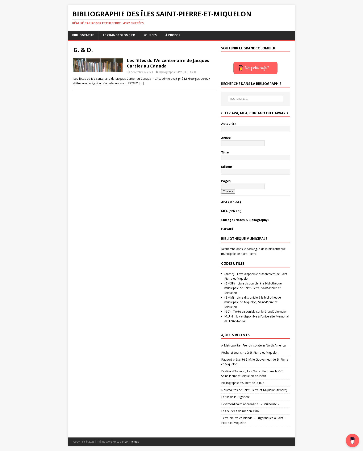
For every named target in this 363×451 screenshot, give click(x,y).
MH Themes (132, 441)
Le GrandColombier (119, 35)
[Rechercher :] (255, 98)
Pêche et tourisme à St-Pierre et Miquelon (249, 352)
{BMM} (229, 297)
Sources (150, 35)
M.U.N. (228, 316)
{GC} (227, 311)
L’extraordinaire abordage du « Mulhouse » (250, 404)
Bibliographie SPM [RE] (173, 72)
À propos (172, 35)
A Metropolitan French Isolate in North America (253, 345)
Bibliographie (83, 35)
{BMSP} (229, 283)
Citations (228, 191)
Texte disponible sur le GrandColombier (260, 311)
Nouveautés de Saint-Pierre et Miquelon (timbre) (254, 390)
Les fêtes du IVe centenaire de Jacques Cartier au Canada (168, 63)
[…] (141, 83)
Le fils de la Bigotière (235, 397)
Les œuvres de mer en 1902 (240, 411)
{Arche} (229, 274)
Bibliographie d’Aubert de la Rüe (242, 383)
